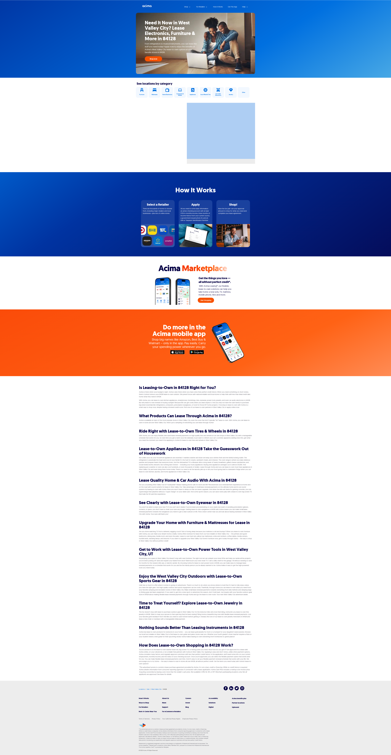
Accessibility (213, 698)
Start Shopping (205, 300)
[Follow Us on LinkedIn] (230, 689)
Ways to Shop (144, 703)
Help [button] (244, 7)
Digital (211, 707)
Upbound (235, 707)
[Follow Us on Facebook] (224, 689)
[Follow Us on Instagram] (241, 689)
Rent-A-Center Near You (148, 711)
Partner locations (238, 703)
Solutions (212, 703)
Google (198, 352)
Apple (178, 352)
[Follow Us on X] (235, 689)
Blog (187, 707)
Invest (187, 703)
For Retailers (143, 707)
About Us (165, 698)
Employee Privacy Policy (190, 719)
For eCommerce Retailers (171, 711)
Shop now (153, 59)
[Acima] (142, 725)
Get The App (232, 7)
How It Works (144, 698)
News (164, 703)
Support (165, 707)
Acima (147, 7)
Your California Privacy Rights (171, 719)
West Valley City (156, 689)
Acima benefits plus (239, 698)
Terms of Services (144, 719)
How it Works (218, 7)
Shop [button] (186, 7)
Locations (142, 689)
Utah (148, 689)
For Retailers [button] (200, 7)
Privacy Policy (156, 719)
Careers (188, 698)
